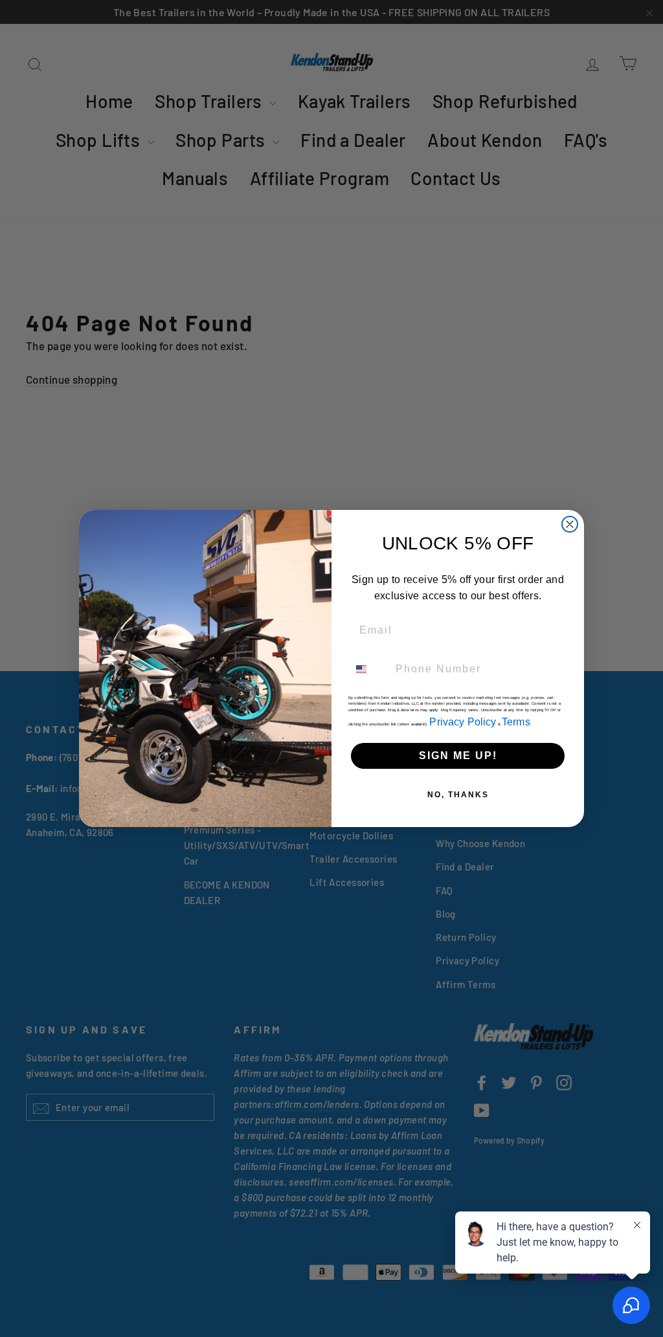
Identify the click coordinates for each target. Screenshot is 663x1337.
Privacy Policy (462, 721)
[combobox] (369, 669)
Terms (516, 721)
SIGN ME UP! (458, 755)
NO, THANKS (458, 794)
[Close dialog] (570, 524)
